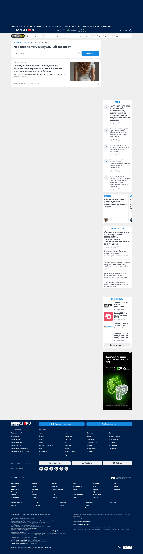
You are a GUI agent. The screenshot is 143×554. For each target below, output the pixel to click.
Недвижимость (16, 26)
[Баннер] (18, 36)
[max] (56, 469)
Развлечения (91, 448)
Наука (67, 448)
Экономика (113, 445)
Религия (90, 452)
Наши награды (16, 439)
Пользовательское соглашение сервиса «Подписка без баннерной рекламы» (94, 527)
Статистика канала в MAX (20, 452)
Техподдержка (16, 445)
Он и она (90, 433)
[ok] (51, 469)
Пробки (104, 26)
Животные (43, 452)
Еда (40, 448)
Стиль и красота (114, 436)
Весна (41, 439)
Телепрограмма (57, 26)
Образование (69, 455)
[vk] (46, 469)
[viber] (61, 469)
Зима (66, 433)
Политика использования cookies (82, 521)
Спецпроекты (113, 448)
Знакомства (69, 26)
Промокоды (28, 26)
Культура (68, 439)
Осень (89, 436)
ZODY (110, 26)
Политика (90, 439)
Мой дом (68, 445)
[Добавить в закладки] (98, 83)
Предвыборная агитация (19, 448)
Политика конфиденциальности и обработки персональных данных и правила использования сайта (101, 529)
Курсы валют (95, 26)
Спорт (111, 433)
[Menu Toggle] (12, 30)
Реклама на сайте (17, 433)
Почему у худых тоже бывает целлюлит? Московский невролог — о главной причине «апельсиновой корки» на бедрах (38, 68)
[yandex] (66, 469)
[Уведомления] (126, 30)
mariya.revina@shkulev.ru (24, 535)
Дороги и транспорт (46, 445)
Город (41, 442)
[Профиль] (130, 30)
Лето (66, 442)
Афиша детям (39, 26)
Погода (47, 26)
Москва (16, 43)
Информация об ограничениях (81, 519)
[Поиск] (121, 30)
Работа (89, 445)
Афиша (77, 26)
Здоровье (42, 455)
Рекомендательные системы (81, 524)
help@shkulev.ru (24, 532)
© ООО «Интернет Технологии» (42, 547)
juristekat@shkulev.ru (55, 531)
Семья (89, 455)
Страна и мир (113, 439)
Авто (41, 433)
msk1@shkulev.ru (33, 528)
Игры (115, 26)
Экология (112, 442)
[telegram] (41, 469)
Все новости (24, 43)
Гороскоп (85, 26)
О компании (15, 436)
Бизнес (41, 436)
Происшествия (92, 442)
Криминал (68, 436)
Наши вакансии (16, 442)
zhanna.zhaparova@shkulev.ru (19, 540)
